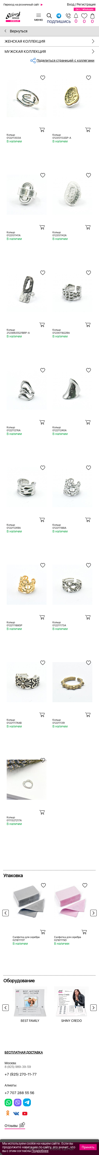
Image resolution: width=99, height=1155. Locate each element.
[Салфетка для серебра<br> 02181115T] (30, 900)
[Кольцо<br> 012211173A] (72, 583)
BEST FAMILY (30, 1021)
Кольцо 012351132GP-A (61, 136)
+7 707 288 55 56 (19, 1093)
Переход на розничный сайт (21, 4)
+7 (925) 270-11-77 (21, 1074)
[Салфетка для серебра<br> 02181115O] (71, 900)
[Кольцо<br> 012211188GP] (27, 583)
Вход (70, 4)
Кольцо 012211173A (59, 624)
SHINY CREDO (71, 1021)
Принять (88, 1147)
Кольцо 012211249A (14, 526)
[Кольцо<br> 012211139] (72, 680)
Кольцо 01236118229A (61, 331)
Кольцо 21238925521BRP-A (18, 331)
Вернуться (18, 31)
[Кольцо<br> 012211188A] (72, 485)
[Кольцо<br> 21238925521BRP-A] (27, 290)
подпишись (59, 21)
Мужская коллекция (25, 51)
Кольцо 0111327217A (14, 819)
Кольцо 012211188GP (14, 624)
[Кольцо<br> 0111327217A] (27, 778)
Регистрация (86, 4)
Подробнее (40, 1151)
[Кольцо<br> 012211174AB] (27, 680)
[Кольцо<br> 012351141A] (27, 193)
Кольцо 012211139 (58, 721)
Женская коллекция (25, 41)
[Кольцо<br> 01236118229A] (72, 290)
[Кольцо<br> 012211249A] (27, 485)
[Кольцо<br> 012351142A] (72, 193)
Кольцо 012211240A (59, 429)
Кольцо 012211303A (14, 136)
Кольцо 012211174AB (14, 721)
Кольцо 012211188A (59, 526)
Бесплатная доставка (24, 1052)
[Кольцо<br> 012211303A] (27, 95)
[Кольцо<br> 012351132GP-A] (72, 95)
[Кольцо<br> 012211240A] (72, 388)
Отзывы (11, 1126)
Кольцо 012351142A (59, 234)
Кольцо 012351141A (13, 234)
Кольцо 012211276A (13, 429)
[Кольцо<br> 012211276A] (27, 388)
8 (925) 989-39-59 (18, 1067)
